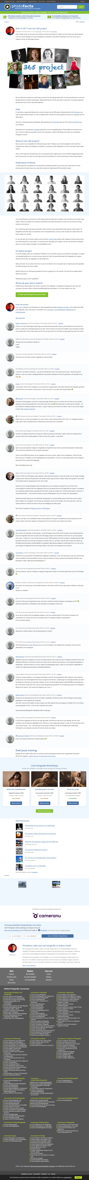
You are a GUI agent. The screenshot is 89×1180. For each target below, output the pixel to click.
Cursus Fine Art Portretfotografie (14, 1119)
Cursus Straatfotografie (38, 999)
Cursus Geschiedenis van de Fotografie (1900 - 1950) (13, 1008)
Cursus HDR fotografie (38, 1013)
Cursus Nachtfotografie (38, 1016)
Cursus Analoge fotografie (65, 1053)
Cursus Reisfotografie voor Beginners (42, 996)
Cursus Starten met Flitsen (12, 1102)
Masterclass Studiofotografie (39, 1100)
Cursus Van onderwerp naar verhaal (68, 1044)
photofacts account (26, 1174)
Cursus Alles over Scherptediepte (14, 998)
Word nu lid (63, 12)
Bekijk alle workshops (44, 811)
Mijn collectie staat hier (28, 409)
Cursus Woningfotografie (11, 1126)
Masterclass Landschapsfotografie (41, 1082)
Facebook (44, 930)
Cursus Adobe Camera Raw (12, 1048)
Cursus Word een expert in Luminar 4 (42, 1045)
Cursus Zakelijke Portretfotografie (14, 1116)
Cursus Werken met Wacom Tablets (42, 1138)
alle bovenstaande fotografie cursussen (43, 1166)
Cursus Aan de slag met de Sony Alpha (43, 1026)
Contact (48, 974)
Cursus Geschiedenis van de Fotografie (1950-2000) (13, 1015)
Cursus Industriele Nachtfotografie (41, 1032)
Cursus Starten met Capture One (41, 1139)
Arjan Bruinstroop (21, 530)
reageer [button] (60, 323)
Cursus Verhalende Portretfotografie (15, 1109)
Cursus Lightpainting (63, 1054)
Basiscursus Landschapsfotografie (41, 1084)
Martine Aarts (20, 695)
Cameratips (7, 1004)
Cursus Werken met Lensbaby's (67, 1047)
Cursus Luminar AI (36, 1044)
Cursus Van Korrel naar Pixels (40, 1022)
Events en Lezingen (37, 1158)
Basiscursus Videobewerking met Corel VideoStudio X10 (67, 1131)
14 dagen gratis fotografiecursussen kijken (32, 294)
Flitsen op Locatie (73, 789)
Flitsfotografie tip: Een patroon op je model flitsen (40, 825)
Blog (11, 971)
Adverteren (49, 979)
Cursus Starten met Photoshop (13, 1042)
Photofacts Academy (63, 307)
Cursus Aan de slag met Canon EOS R (43, 1030)
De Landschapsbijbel (30, 977)
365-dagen (46, 508)
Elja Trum (38, 31)
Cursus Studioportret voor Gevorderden (43, 1102)
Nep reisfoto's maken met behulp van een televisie (40, 833)
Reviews (11, 974)
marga (18, 384)
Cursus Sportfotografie (37, 1004)
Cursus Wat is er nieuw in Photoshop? (15, 1073)
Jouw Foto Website (51, 1)
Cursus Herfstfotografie (11, 1085)
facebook (44, 1174)
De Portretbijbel (30, 974)
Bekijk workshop (16, 803)
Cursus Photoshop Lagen (12, 1050)
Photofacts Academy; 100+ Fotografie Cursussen (24, 16)
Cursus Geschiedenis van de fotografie (16, 1006)
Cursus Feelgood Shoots (11, 1117)
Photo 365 (55, 122)
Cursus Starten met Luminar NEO (41, 1040)
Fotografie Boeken (32, 1)
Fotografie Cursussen (9, 1)
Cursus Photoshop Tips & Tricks (14, 1065)
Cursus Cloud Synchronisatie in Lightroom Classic (67, 1025)
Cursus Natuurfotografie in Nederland (15, 1088)
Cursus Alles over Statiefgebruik (14, 1018)
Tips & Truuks (11, 982)
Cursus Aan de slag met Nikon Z (41, 1035)
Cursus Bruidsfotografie (64, 1100)
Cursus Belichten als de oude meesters (43, 1105)
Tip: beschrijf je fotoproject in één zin (36, 850)
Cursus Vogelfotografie (64, 1080)
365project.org (78, 112)
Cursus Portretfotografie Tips (12, 1100)
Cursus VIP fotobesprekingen (13, 1141)
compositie (50, 309)
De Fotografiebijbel (30, 979)
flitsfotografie (70, 309)
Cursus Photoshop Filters (12, 1064)
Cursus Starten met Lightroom (66, 994)
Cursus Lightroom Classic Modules (68, 999)
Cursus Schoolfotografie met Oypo (41, 1127)
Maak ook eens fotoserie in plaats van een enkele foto (41, 841)
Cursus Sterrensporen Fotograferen (41, 1088)
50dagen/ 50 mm (36, 508)
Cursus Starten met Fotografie (13, 996)
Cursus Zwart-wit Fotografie (65, 1051)
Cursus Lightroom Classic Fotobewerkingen (65, 1009)
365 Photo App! (77, 122)
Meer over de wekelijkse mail (13, 930)
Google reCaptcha (65, 930)
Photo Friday (53, 239)
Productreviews (35, 1149)
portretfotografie (20, 312)
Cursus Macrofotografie (11, 1086)
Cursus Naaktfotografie (11, 1114)
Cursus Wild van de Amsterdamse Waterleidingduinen (14, 1090)
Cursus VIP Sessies (37, 1153)
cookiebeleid (67, 1177)
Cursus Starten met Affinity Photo (41, 1145)
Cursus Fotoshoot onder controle (14, 1108)
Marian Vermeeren (21, 323)
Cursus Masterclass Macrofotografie (15, 1083)
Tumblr (30, 645)
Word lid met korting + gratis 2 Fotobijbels (34, 12)
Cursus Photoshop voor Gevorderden (15, 1047)
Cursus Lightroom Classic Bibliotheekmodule (65, 1015)
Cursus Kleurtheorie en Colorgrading (15, 1045)
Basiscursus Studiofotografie (39, 1103)
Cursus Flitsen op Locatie (12, 1106)
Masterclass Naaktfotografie (16, 789)
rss (49, 1174)
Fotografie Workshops (21, 1)
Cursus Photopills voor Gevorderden (15, 1139)
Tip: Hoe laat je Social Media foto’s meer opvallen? (40, 858)
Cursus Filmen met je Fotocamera (67, 1124)
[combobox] (67, 7)
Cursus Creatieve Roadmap (66, 1045)
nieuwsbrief (36, 1174)
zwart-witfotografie (59, 309)
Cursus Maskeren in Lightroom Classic (69, 998)
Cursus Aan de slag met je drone (41, 1142)
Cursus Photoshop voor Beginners (14, 1040)
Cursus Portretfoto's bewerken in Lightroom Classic (67, 1001)
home (7, 22)
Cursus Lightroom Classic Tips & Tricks (69, 1007)
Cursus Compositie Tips (38, 1029)
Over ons (48, 971)
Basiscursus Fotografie (11, 1012)
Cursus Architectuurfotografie (39, 998)
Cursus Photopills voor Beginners (14, 1138)
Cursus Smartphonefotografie (40, 1021)
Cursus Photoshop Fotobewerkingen (15, 1067)
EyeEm (36, 645)
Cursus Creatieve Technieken (66, 1040)
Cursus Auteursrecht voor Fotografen (42, 1144)
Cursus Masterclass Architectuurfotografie (37, 1006)
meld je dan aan (34, 756)
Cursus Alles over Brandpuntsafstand (15, 1013)
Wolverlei (20, 398)
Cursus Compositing (10, 1062)
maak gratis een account (47, 756)
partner (53, 1174)
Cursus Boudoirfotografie (11, 1103)
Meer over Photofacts (29, 965)
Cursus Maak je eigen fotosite (40, 1161)
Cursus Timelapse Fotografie (39, 1024)
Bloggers (48, 977)
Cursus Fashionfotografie (38, 1106)
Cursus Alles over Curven (12, 1068)
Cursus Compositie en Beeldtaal (14, 1010)
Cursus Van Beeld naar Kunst (66, 1042)
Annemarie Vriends (23, 736)
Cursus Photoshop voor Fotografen (14, 1044)
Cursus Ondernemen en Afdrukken (41, 1126)
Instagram (37, 129)
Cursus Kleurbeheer (37, 1008)
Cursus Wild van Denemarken (13, 1093)
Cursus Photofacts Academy (39, 1159)
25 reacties (54, 31)
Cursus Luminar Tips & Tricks (40, 1042)
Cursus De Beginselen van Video (67, 1126)
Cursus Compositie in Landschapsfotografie (37, 1090)
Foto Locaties (42, 1)
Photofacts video (11, 977)
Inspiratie (82, 21)
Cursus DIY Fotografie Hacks (40, 1033)
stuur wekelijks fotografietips (57, 936)
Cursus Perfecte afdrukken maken (41, 1141)
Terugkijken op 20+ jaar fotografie (35, 866)
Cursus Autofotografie (10, 1124)
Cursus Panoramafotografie (39, 1015)
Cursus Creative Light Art (65, 1056)
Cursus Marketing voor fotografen (41, 1124)
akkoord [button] (78, 1177)
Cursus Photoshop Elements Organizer (16, 1061)
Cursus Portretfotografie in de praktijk (15, 1105)
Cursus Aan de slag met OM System (42, 1027)
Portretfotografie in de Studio (44, 789)
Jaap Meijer (19, 553)
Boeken (11, 979)
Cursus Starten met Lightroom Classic (69, 996)
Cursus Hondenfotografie (65, 1082)
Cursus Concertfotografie (38, 994)
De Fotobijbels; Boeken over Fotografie (65, 16)
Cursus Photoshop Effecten (12, 1075)
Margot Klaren (20, 657)
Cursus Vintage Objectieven (66, 1058)
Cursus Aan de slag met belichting (14, 999)
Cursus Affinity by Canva (38, 1147)
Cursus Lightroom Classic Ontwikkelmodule (65, 1004)
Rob (17, 473)
